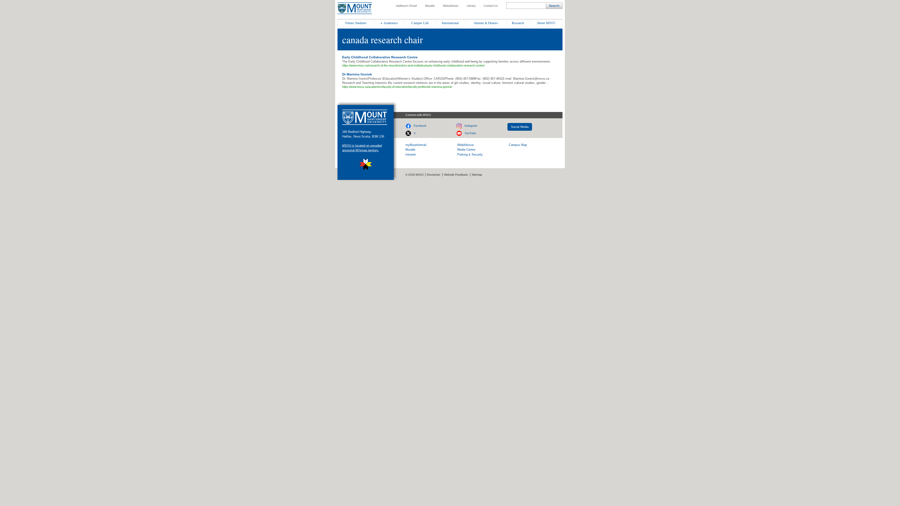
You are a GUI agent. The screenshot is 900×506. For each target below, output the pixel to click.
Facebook (420, 125)
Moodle (430, 5)
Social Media (520, 127)
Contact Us (491, 5)
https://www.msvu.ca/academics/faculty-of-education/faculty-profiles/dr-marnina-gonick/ (397, 87)
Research (518, 23)
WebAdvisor (450, 5)
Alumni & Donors (486, 23)
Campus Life (420, 23)
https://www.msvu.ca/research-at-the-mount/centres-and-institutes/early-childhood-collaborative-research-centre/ (413, 65)
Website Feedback (456, 174)
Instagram (471, 125)
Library (471, 5)
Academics (390, 23)
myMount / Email (406, 5)
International (450, 23)
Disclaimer (433, 174)
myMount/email (415, 145)
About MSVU (546, 23)
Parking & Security (470, 154)
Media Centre (466, 149)
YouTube (470, 133)
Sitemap (477, 174)
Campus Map (518, 145)
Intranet (410, 154)
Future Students (356, 23)
